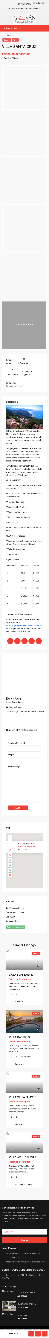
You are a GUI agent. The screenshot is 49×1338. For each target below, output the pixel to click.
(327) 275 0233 (12, 1257)
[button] (30, 861)
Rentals (7, 40)
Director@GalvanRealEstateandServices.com (25, 1262)
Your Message (14, 767)
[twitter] (22, 12)
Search (24, 1240)
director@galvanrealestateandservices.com (26, 711)
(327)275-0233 (15, 707)
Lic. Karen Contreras (23, 1184)
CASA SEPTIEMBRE (21, 974)
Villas (15, 40)
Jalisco (21, 912)
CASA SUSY (22, 1315)
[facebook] (19, 12)
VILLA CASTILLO (19, 1037)
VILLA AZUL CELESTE (22, 1157)
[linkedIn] (26, 12)
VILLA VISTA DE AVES (22, 1097)
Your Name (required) (28, 730)
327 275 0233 (24, 4)
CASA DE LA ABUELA (27, 1304)
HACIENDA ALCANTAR (26, 1293)
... (22, 989)
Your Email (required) (16, 743)
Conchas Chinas (11, 58)
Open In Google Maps (15, 927)
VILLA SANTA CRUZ (26, 843)
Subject (11, 755)
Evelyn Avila (13, 698)
